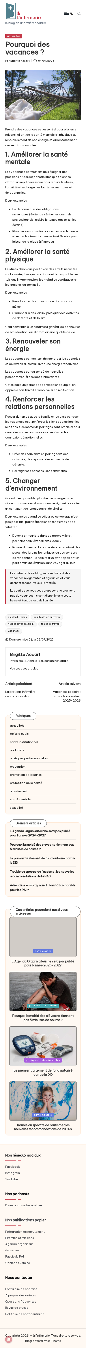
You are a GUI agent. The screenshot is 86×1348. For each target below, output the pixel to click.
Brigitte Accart (25, 654)
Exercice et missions (19, 1238)
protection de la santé (26, 783)
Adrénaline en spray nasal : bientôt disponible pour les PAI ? (42, 887)
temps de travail (50, 624)
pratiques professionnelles (29, 758)
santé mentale (20, 799)
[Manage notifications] (8, 1339)
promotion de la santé (26, 775)
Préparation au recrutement (25, 1232)
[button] (24, 668)
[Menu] (66, 13)
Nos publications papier (25, 1220)
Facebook (12, 1167)
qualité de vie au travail (47, 617)
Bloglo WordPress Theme (43, 1341)
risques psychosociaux (21, 624)
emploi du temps (17, 617)
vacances (13, 631)
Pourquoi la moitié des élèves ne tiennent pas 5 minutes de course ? (42, 847)
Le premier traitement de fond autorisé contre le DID (42, 860)
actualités (13, 36)
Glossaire (12, 1250)
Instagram (12, 1173)
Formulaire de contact (21, 1289)
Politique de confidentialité (24, 1314)
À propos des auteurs (20, 1295)
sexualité (16, 808)
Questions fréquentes (20, 1301)
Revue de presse (16, 1308)
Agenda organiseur (19, 1244)
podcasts (17, 750)
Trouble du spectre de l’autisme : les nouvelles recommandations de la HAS (42, 874)
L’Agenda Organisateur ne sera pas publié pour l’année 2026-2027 (40, 833)
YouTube (11, 1179)
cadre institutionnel (24, 742)
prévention (18, 767)
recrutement (18, 791)
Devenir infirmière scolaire (23, 1205)
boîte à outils (19, 734)
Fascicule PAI (14, 1256)
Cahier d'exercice (17, 1263)
